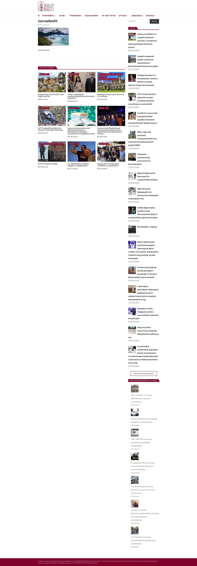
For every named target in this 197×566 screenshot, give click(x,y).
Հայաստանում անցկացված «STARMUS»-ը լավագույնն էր (108, 164)
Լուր (47, 74)
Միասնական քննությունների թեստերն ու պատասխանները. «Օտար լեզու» (143, 490)
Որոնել (154, 21)
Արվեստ (122, 16)
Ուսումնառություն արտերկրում (108, 79)
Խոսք (62, 16)
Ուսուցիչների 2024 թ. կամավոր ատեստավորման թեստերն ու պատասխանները (143, 466)
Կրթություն (48, 16)
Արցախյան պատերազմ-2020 (47, 143)
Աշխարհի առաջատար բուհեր (107, 74)
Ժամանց (150, 16)
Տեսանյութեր (91, 16)
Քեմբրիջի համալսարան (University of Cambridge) (110, 95)
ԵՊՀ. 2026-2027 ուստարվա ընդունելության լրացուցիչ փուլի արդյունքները (143, 540)
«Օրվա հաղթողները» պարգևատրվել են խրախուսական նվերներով (81, 96)
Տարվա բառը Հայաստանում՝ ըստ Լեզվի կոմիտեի (51, 95)
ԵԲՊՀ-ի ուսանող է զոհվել (47, 164)
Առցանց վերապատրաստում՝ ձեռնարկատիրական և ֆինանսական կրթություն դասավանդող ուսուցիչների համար (81, 131)
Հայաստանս (137, 16)
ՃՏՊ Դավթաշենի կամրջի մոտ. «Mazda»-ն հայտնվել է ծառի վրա (50, 129)
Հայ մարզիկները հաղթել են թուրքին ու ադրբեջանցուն (78, 164)
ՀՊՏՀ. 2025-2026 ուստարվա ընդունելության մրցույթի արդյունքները (141, 442)
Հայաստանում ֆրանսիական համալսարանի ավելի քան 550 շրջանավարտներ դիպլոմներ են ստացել (109, 131)
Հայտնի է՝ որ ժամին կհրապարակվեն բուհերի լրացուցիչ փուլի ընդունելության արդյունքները (145, 515)
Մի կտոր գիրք (108, 16)
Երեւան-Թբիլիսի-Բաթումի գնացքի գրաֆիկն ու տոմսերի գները (144, 420)
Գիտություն (75, 16)
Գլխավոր (42, 74)
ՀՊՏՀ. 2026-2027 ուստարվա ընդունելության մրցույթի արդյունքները (141, 398)
